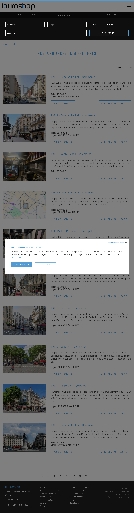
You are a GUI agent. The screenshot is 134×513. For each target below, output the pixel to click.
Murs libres (96, 24)
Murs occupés (114, 24)
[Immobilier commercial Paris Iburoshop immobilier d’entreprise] (18, 9)
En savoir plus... (17, 257)
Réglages (46, 264)
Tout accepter (22, 264)
